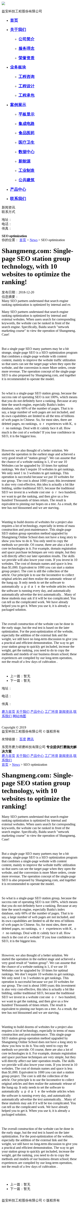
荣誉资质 (27, 58)
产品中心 (18, 189)
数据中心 (27, 152)
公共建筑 (27, 180)
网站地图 (19, 716)
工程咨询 (27, 76)
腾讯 (30, 739)
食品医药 (27, 133)
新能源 (25, 161)
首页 (14, 20)
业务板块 (18, 67)
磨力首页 (8, 711)
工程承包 (27, 95)
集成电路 (27, 123)
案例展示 (18, 104)
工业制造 (27, 170)
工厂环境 (51, 711)
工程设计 (27, 86)
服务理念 (27, 48)
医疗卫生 (27, 142)
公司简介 (27, 39)
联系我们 (18, 198)
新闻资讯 (65, 711)
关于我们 (18, 29)
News (33, 240)
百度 (22, 739)
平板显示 (27, 114)
